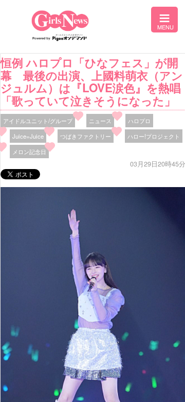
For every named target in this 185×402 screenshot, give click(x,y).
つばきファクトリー (85, 136)
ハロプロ (139, 120)
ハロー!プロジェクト (153, 136)
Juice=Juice (28, 136)
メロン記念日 (29, 151)
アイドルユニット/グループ (37, 120)
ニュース (100, 120)
